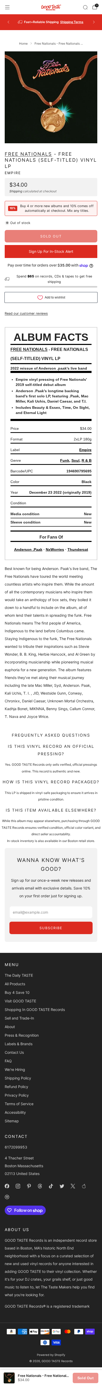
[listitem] (51, 22)
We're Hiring (15, 1069)
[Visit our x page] (72, 1186)
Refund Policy (16, 1086)
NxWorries (55, 549)
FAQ (8, 1061)
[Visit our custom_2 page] (6, 1197)
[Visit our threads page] (39, 1186)
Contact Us (14, 1052)
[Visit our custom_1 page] (83, 1186)
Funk (64, 460)
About (10, 1026)
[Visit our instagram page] (17, 1186)
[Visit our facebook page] (6, 1186)
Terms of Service (19, 1104)
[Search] (85, 7)
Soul (75, 460)
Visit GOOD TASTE (20, 1001)
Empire (13, 173)
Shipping (15, 191)
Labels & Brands (18, 1044)
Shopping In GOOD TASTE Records (35, 1009)
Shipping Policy (18, 1078)
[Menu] (7, 7)
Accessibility (15, 1112)
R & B (87, 460)
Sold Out (85, 1378)
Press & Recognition (22, 1035)
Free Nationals (28, 154)
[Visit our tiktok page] (50, 1186)
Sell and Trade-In (19, 1018)
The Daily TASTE (19, 975)
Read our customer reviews (26, 313)
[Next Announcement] (94, 22)
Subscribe (51, 928)
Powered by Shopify (51, 1355)
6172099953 (16, 1147)
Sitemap (12, 1121)
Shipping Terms (71, 22)
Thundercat (77, 549)
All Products (15, 984)
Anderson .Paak (28, 549)
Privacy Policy (17, 1095)
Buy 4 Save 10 (17, 992)
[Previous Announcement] (8, 22)
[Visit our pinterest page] (28, 1186)
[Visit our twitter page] (61, 1186)
